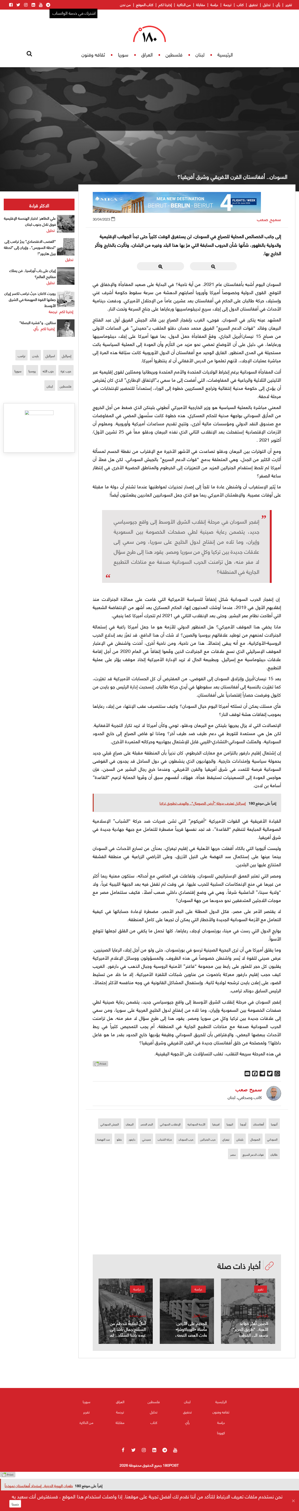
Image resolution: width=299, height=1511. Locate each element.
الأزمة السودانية (196, 1124)
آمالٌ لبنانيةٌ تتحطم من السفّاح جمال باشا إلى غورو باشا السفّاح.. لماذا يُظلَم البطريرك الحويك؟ (126, 1334)
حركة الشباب (165, 1139)
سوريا (123, 54)
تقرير (288, 4)
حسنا (15, 1503)
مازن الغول (199, 1315)
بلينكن (239, 1139)
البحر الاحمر (147, 1124)
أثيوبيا (274, 1124)
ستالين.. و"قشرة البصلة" (37, 322)
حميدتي (146, 1139)
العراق (147, 54)
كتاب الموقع (144, 4)
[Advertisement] (187, 1222)
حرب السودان (186, 1139)
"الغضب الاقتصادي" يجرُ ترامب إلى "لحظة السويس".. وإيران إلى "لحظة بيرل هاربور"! (30, 247)
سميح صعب (269, 219)
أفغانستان (258, 1124)
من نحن (125, 4)
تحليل (267, 4)
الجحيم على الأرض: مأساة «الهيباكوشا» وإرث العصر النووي (191, 1328)
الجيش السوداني (109, 1124)
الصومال (255, 1139)
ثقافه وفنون (93, 54)
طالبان (274, 1154)
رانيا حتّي (262, 1315)
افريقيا (216, 1124)
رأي (278, 4)
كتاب (240, 4)
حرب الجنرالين (207, 1139)
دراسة (214, 4)
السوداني (272, 1139)
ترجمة (227, 4)
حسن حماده (138, 1315)
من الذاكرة (184, 4)
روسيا (32, 371)
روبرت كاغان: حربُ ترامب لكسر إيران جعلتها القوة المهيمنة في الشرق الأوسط (30, 299)
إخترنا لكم (165, 4)
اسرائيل (50, 356)
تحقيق (253, 4)
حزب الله (48, 371)
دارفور (132, 1139)
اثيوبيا (230, 1124)
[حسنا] (293, 1500)
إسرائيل (66, 356)
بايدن (35, 356)
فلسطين (174, 54)
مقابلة (200, 4)
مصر (233, 1154)
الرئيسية (225, 54)
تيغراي (225, 1139)
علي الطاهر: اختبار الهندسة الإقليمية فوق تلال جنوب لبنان (30, 221)
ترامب (21, 356)
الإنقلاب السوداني (170, 1124)
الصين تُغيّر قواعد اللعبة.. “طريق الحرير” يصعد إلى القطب (250, 1328)
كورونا (221, 1432)
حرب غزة (66, 371)
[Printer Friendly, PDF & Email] (100, 1065)
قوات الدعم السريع (253, 1154)
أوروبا (243, 1124)
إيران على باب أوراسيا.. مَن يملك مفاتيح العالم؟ (32, 273)
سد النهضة (103, 1139)
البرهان (130, 1124)
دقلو (119, 1139)
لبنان (200, 54)
